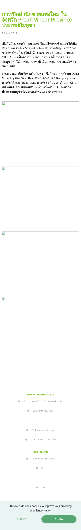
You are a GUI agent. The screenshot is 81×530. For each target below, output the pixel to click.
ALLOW (59, 519)
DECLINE (22, 519)
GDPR (47, 510)
